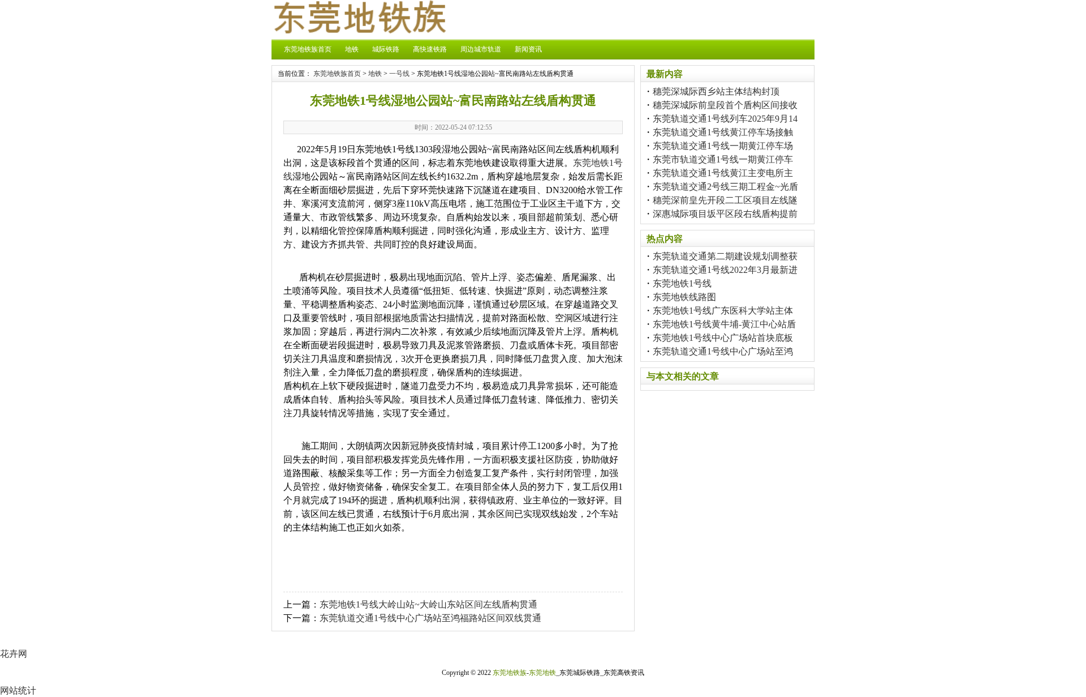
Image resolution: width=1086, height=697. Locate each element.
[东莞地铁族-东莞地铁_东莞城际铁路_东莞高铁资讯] (359, 30)
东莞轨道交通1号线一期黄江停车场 (723, 146)
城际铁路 (385, 49)
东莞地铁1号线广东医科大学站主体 (723, 310)
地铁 (352, 49)
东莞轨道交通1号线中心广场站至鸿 (723, 351)
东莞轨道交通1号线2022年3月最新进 (725, 270)
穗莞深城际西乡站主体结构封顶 (716, 91)
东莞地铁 (542, 673)
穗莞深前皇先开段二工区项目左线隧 (725, 200)
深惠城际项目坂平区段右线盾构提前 (725, 214)
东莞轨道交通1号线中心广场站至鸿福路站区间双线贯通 (430, 618)
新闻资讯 (528, 49)
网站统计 (18, 690)
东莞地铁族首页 (307, 49)
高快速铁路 (430, 49)
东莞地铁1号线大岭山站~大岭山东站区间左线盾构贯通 (428, 604)
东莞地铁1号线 (682, 283)
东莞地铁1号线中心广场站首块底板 (723, 338)
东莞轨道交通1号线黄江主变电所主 (723, 173)
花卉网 (13, 653)
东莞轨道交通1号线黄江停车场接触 (723, 132)
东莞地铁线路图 (684, 297)
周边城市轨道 (480, 49)
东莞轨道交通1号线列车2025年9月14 (725, 118)
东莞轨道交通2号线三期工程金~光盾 (725, 186)
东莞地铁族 (510, 673)
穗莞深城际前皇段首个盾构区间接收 (725, 105)
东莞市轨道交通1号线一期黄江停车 (723, 159)
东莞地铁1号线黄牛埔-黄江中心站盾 (724, 324)
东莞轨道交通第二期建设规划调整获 (725, 256)
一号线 (399, 74)
